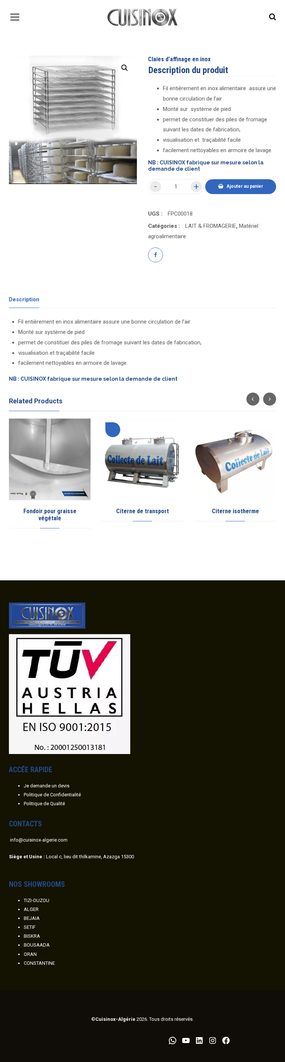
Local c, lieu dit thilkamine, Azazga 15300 (71, 856)
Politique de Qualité (44, 803)
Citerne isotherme (235, 511)
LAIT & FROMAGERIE (210, 226)
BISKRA (32, 936)
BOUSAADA (37, 945)
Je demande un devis (46, 786)
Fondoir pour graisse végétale (49, 515)
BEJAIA (32, 918)
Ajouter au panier (244, 186)
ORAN (30, 954)
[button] (124, 68)
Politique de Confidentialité (52, 794)
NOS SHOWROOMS (37, 884)
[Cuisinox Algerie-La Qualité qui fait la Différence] (142, 16)
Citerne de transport (142, 511)
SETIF (30, 927)
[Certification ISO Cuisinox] (69, 693)
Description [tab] (24, 299)
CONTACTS (25, 823)
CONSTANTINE (39, 963)
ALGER (31, 909)
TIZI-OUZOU (36, 900)
